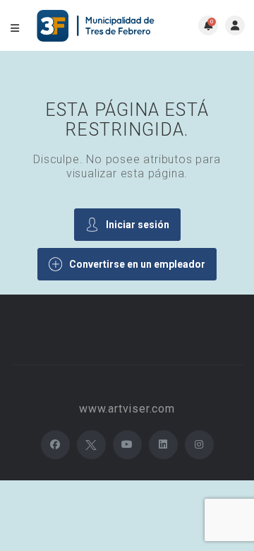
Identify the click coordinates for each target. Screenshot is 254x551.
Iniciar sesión (137, 224)
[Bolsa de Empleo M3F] (97, 25)
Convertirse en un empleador (137, 264)
